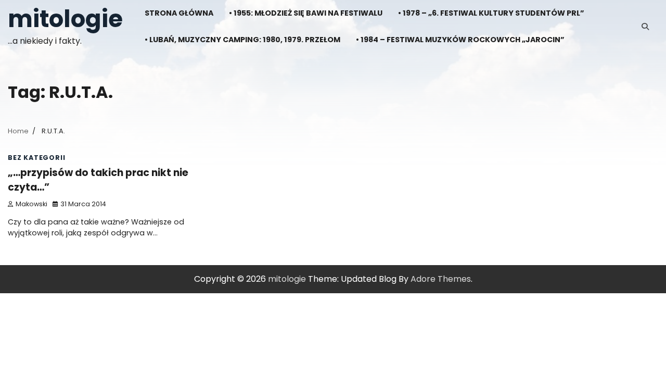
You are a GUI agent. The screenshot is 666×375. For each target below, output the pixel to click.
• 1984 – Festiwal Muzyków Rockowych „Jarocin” (460, 39)
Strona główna (179, 13)
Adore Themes (441, 279)
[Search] (645, 26)
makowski (31, 203)
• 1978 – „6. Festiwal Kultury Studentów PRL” (491, 13)
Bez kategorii (36, 157)
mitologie (65, 19)
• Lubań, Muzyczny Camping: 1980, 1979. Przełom (242, 39)
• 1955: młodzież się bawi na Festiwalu (305, 13)
